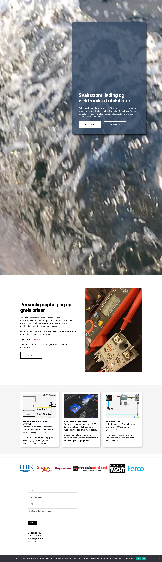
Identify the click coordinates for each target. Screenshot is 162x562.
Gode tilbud (115, 255)
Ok (139, 558)
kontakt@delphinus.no (101, 9)
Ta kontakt (90, 255)
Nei (144, 558)
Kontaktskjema (138, 9)
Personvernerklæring (120, 9)
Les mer (36, 470)
